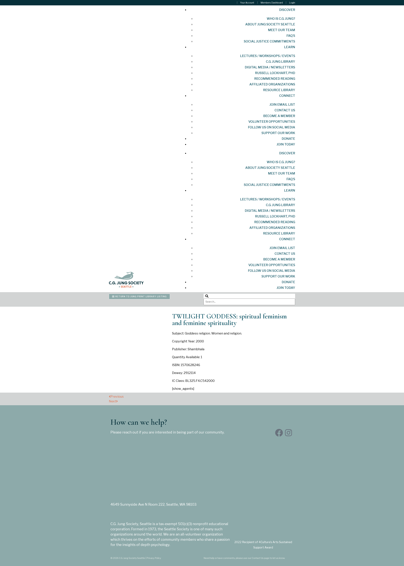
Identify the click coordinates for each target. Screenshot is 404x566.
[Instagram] (288, 433)
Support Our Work (278, 133)
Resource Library (279, 90)
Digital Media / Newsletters (270, 67)
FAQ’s (290, 36)
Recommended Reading (274, 79)
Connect (287, 96)
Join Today (286, 144)
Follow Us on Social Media (271, 127)
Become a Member (279, 116)
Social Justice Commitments (269, 41)
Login (292, 3)
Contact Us (285, 110)
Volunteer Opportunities (271, 121)
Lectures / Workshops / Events (267, 56)
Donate (288, 139)
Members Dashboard (272, 3)
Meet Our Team (281, 30)
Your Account (247, 3)
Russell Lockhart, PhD (275, 73)
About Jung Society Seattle (270, 24)
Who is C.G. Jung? (281, 19)
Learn (289, 47)
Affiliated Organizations (272, 84)
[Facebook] (279, 433)
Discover (287, 10)
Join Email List (282, 104)
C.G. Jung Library (280, 61)
